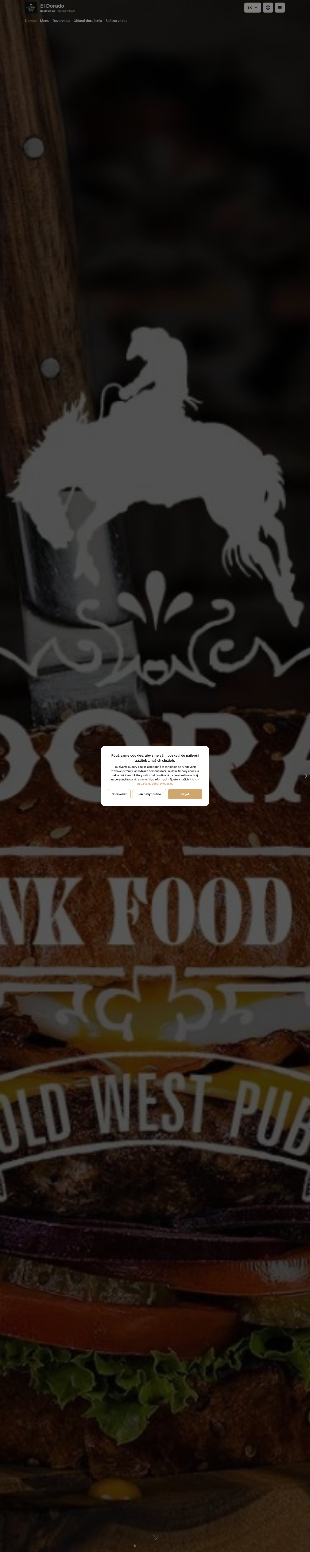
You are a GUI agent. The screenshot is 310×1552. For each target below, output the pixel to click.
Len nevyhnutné (149, 794)
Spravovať (119, 794)
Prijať (185, 794)
